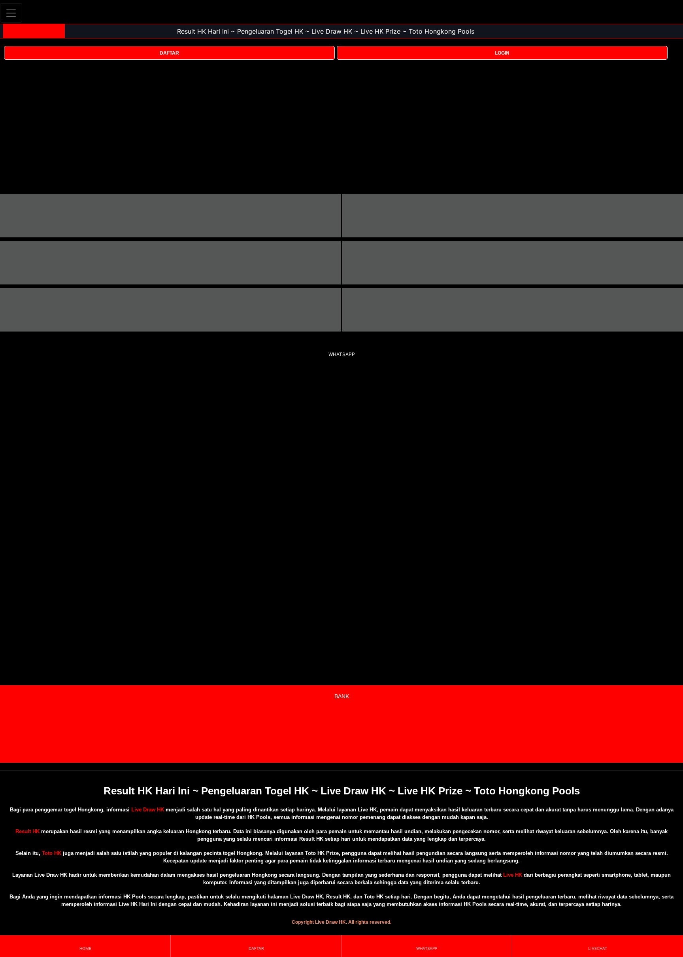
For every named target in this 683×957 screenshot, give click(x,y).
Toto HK (51, 853)
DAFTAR (169, 53)
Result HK (27, 831)
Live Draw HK (147, 810)
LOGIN (502, 53)
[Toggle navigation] (11, 13)
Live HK (512, 875)
